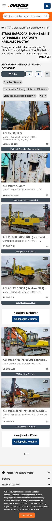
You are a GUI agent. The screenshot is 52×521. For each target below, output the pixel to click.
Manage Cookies (41, 506)
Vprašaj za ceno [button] (10, 144)
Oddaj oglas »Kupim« (25, 319)
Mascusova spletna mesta (20, 473)
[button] (13, 74)
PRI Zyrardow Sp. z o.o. (25, 251)
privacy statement (21, 509)
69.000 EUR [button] (9, 369)
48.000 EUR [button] (9, 422)
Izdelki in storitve (10, 484)
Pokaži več (45, 56)
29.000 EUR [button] (9, 297)
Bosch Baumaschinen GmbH (25, 200)
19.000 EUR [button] (9, 246)
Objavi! (47, 6)
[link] (25, 115)
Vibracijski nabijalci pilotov (28, 27)
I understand (26, 515)
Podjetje (6, 479)
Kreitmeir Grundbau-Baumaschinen (25, 149)
